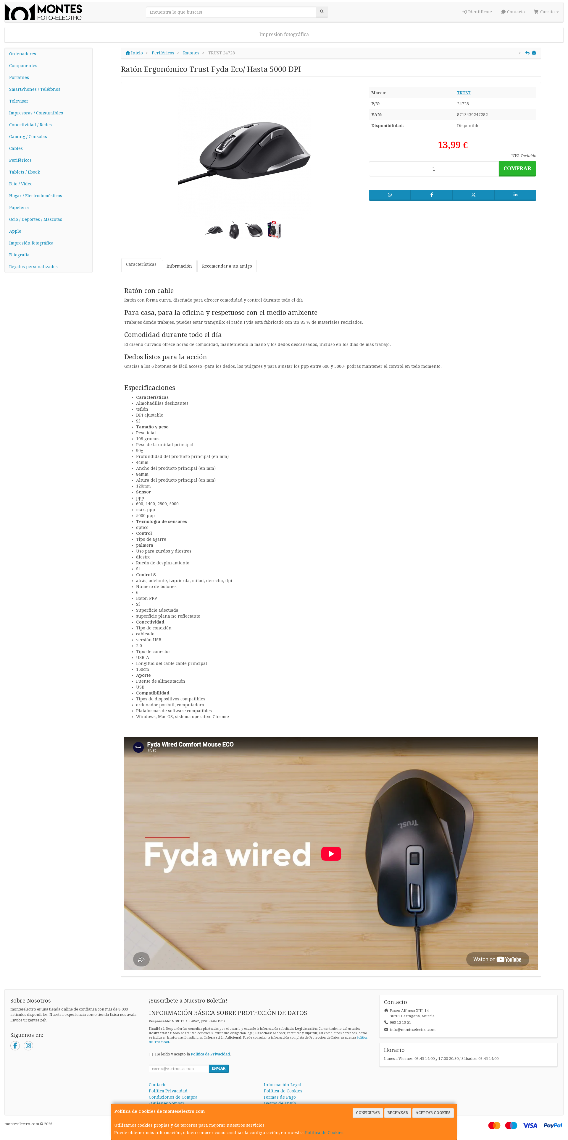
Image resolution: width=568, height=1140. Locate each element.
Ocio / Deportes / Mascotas (35, 219)
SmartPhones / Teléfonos (34, 89)
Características (141, 264)
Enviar (218, 1068)
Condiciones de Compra (173, 1097)
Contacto (515, 11)
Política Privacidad (168, 1091)
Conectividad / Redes (30, 124)
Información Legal (282, 1084)
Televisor (18, 101)
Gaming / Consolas (28, 136)
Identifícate (479, 11)
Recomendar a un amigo (227, 266)
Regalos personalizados (33, 266)
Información (179, 266)
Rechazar (398, 1113)
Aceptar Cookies (433, 1113)
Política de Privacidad (210, 1054)
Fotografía (19, 254)
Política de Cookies (324, 1132)
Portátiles (19, 77)
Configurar (368, 1113)
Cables (16, 148)
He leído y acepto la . (193, 1054)
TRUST (464, 92)
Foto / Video (21, 184)
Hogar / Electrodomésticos (35, 195)
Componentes (23, 65)
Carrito (547, 11)
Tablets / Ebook (24, 172)
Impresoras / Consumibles (36, 113)
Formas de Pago (280, 1097)
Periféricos (20, 160)
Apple (15, 231)
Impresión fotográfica (284, 34)
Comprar (517, 168)
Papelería (19, 207)
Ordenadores (22, 53)
